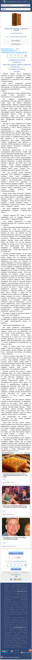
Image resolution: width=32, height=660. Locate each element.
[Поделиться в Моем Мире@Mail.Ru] (15, 579)
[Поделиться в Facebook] (11, 579)
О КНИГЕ (15, 572)
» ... (22, 56)
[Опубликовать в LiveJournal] (13, 579)
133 (25, 56)
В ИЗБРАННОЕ (24, 572)
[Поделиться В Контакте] (20, 579)
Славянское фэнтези (19, 561)
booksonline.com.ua (22, 591)
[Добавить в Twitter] (18, 579)
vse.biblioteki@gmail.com (19, 627)
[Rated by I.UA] (15, 652)
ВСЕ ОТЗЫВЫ (7, 572)
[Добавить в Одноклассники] (16, 579)
